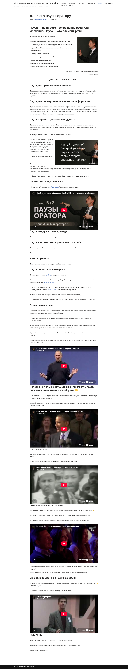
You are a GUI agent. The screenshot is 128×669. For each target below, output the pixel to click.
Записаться (109, 3)
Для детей (82, 3)
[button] (66, 5)
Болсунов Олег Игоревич (41, 19)
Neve (16, 667)
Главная (63, 3)
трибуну (48, 275)
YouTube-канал (54, 187)
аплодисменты (49, 282)
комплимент (52, 289)
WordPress (30, 667)
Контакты (72, 5)
